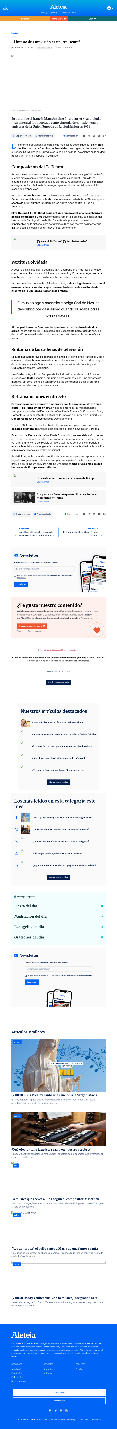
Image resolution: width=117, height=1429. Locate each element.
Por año (79, 1369)
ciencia (17, 1116)
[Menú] (21, 8)
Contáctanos (84, 1419)
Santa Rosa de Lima (68, 13)
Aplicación (48, 1373)
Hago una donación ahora (30, 626)
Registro (25, 18)
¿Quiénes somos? (57, 1419)
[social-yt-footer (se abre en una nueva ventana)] (50, 1410)
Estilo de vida (17, 1377)
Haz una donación (39, 1419)
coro (16, 1165)
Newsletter (49, 1369)
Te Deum (20, 213)
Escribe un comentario (58, 682)
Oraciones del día (29, 937)
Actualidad (16, 1369)
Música (14, 33)
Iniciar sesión (59, 1400)
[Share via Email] (99, 136)
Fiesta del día (25, 906)
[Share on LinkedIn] (89, 136)
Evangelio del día (29, 927)
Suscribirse (59, 1392)
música (17, 1042)
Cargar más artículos (58, 782)
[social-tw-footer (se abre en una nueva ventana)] (61, 1410)
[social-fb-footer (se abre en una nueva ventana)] (56, 1410)
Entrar (67, 671)
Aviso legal (71, 1419)
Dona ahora (57, 18)
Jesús (17, 1264)
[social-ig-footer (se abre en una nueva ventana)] (66, 1410)
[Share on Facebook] (84, 136)
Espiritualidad (17, 1373)
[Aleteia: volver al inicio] (58, 6)
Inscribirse (21, 584)
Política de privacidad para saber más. (77, 975)
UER (26, 152)
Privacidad (96, 1419)
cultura (17, 1215)
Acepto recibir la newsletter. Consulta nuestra (44, 576)
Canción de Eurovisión (57, 435)
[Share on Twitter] (94, 136)
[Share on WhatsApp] (104, 136)
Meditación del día (30, 916)
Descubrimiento (18, 1381)
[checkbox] (15, 575)
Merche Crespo (44, 47)
